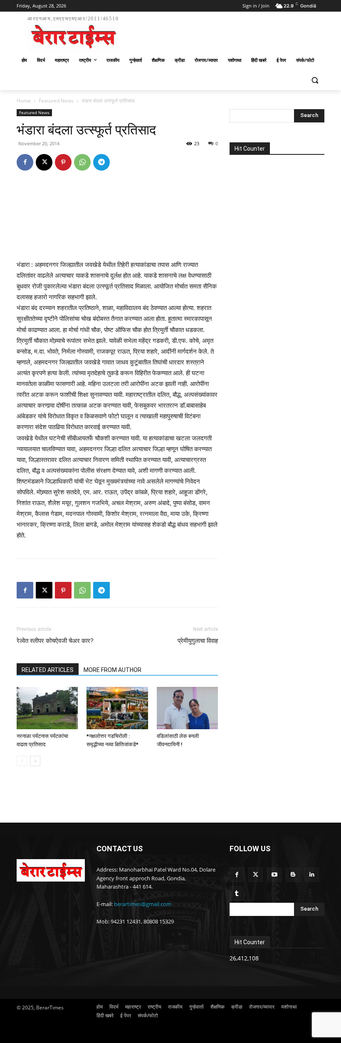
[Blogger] (293, 874)
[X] (44, 162)
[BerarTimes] (51, 870)
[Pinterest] (63, 162)
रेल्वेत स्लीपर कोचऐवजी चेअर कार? (55, 641)
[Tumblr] (237, 893)
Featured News (56, 100)
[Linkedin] (311, 874)
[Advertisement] (227, 32)
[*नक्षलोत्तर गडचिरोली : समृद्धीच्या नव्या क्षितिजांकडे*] (117, 708)
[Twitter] (255, 874)
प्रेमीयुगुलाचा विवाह (198, 641)
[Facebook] (25, 162)
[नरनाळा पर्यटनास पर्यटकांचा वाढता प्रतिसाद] (47, 708)
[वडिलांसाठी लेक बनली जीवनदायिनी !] (187, 708)
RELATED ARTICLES (48, 670)
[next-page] (35, 761)
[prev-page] (22, 761)
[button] (314, 80)
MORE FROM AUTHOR (112, 670)
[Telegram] (101, 162)
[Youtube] (274, 874)
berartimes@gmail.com (142, 904)
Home (24, 100)
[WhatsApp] (82, 162)
